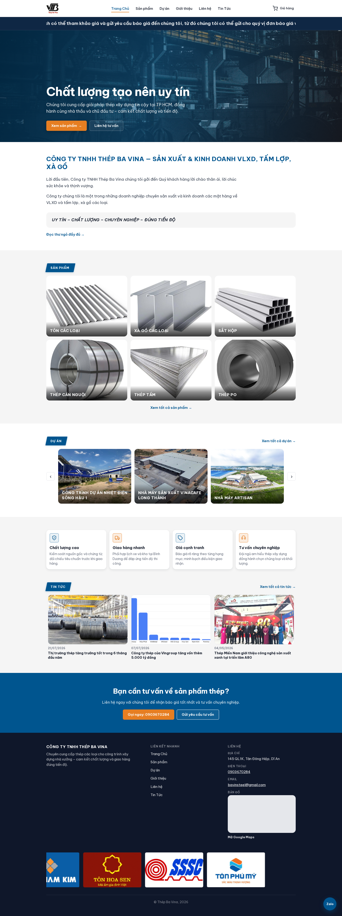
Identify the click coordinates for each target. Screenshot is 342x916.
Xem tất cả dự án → (279, 441)
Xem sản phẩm (66, 125)
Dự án (164, 8)
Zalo (330, 904)
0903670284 (239, 772)
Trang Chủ (120, 8)
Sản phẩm (144, 8)
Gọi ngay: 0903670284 (148, 714)
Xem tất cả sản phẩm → (171, 407)
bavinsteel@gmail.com (247, 785)
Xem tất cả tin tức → (278, 586)
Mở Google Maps (241, 837)
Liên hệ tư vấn (106, 125)
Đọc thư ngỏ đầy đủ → (65, 234)
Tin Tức (224, 8)
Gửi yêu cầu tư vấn (198, 714)
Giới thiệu (184, 8)
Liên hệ (205, 8)
